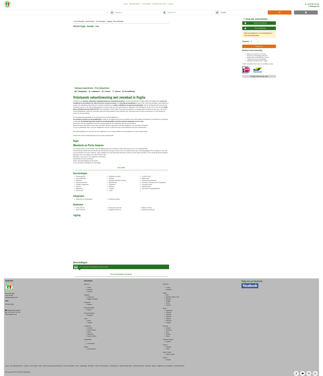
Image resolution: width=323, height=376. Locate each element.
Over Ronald (146, 4)
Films (77, 366)
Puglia (165, 293)
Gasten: (246, 41)
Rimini (89, 310)
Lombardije (87, 339)
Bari (167, 295)
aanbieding (83, 366)
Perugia (168, 347)
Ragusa (168, 318)
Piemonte (166, 284)
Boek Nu (259, 46)
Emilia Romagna (89, 308)
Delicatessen (114, 366)
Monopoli (91, 366)
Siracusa (169, 320)
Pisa (167, 332)
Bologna (90, 315)
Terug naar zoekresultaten (256, 19)
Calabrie (86, 295)
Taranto (168, 305)
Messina (168, 314)
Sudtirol (168, 341)
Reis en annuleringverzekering (52, 366)
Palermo (168, 316)
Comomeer (90, 343)
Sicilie (164, 308)
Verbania (169, 289)
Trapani (168, 322)
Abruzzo (86, 284)
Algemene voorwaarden (165, 366)
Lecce (168, 303)
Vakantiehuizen (134, 4)
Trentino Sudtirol (168, 339)
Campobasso (91, 349)
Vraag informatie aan (259, 76)
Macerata (90, 334)
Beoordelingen (118, 21)
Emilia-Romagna (89, 313)
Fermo (89, 332)
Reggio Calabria (92, 299)
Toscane (165, 326)
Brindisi (168, 299)
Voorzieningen (100, 21)
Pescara (89, 289)
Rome (89, 320)
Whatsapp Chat (314, 6)
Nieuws (154, 366)
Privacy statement (69, 366)
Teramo (89, 291)
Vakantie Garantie (138, 366)
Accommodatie (79, 21)
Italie (40, 366)
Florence (169, 330)
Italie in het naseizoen (102, 366)
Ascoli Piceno (91, 330)
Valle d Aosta (167, 352)
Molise (86, 347)
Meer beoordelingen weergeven (121, 274)
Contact (170, 4)
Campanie (87, 302)
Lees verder (121, 167)
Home (125, 4)
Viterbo (89, 322)
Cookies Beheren (179, 366)
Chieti (89, 287)
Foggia (168, 301)
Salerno (89, 304)
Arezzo (168, 328)
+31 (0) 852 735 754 (313, 4)
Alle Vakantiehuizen (16, 366)
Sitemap (148, 366)
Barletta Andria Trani (172, 297)
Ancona (89, 328)
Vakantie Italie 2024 (159, 4)
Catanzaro (90, 297)
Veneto (165, 357)
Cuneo (168, 287)
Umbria (165, 345)
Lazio (85, 318)
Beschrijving (90, 21)
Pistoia (168, 334)
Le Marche (87, 326)
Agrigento (169, 310)
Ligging (109, 21)
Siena (168, 336)
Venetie (168, 359)
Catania (168, 312)
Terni (167, 349)
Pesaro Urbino (91, 336)
